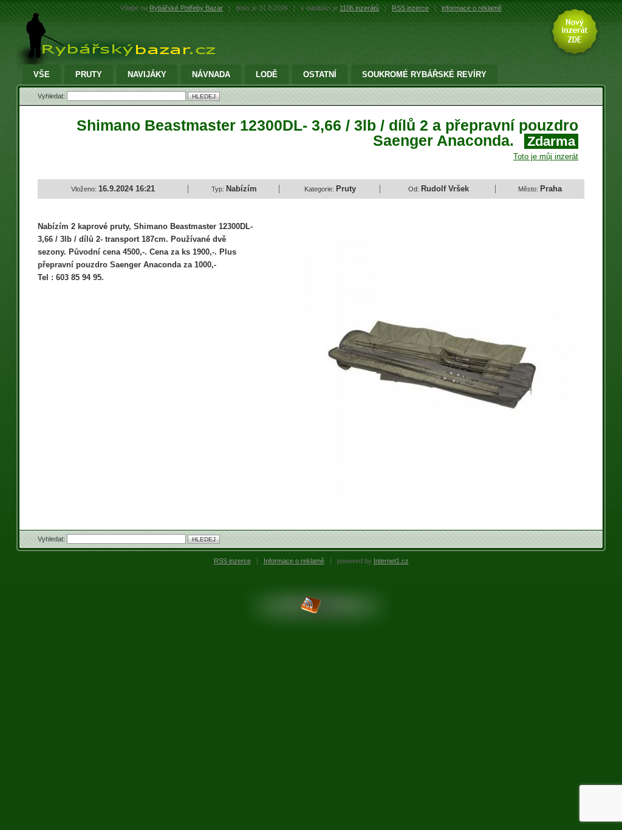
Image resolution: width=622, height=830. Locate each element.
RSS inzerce (410, 8)
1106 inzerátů (359, 8)
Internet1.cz (391, 560)
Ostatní (320, 74)
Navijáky (147, 74)
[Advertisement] (140, 381)
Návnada (211, 74)
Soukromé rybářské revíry (424, 74)
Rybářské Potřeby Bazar (186, 8)
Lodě (267, 74)
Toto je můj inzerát (545, 156)
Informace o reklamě (294, 560)
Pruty (88, 74)
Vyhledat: (52, 96)
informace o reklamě (472, 8)
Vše (41, 74)
